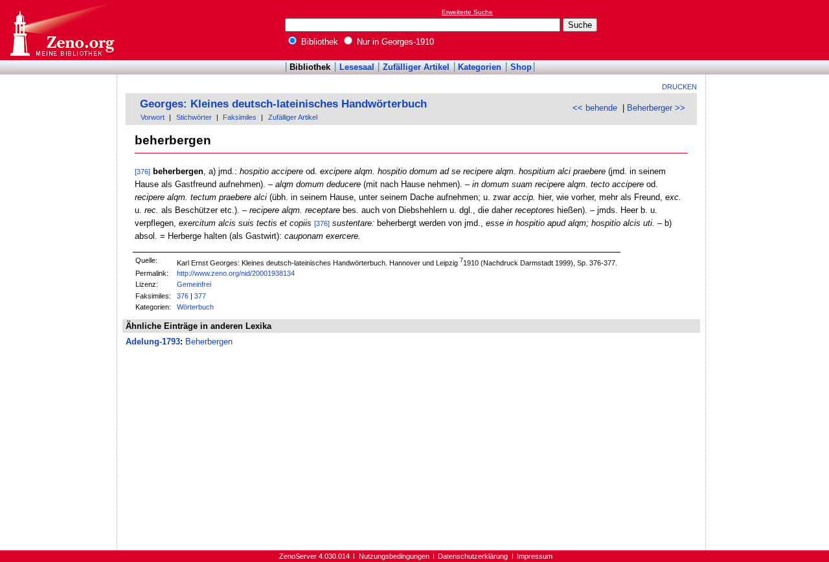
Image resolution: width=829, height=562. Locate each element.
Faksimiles (239, 117)
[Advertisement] (769, 30)
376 (182, 296)
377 (200, 296)
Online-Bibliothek (61, 30)
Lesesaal (356, 67)
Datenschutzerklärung (473, 556)
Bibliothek (318, 42)
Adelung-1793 (153, 341)
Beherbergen (209, 341)
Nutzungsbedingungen (394, 556)
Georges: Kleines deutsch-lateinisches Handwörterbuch (283, 104)
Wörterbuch (195, 307)
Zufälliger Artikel (416, 67)
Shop (521, 67)
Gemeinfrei (194, 284)
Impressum (534, 556)
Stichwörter (194, 117)
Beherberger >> (656, 108)
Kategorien (479, 67)
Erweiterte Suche (467, 12)
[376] (142, 171)
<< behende (595, 108)
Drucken (679, 87)
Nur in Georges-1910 (394, 42)
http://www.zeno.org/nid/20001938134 (236, 273)
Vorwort (153, 117)
